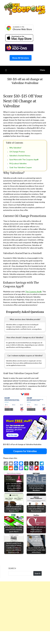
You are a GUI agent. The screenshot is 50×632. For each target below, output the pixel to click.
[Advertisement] (25, 606)
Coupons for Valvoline (25, 451)
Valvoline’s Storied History (19, 155)
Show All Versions (20, 58)
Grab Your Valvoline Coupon (20, 167)
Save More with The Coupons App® (23, 159)
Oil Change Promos (17, 152)
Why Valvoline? (15, 148)
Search (12, 568)
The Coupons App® (33, 291)
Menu (42, 70)
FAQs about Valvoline (18, 163)
